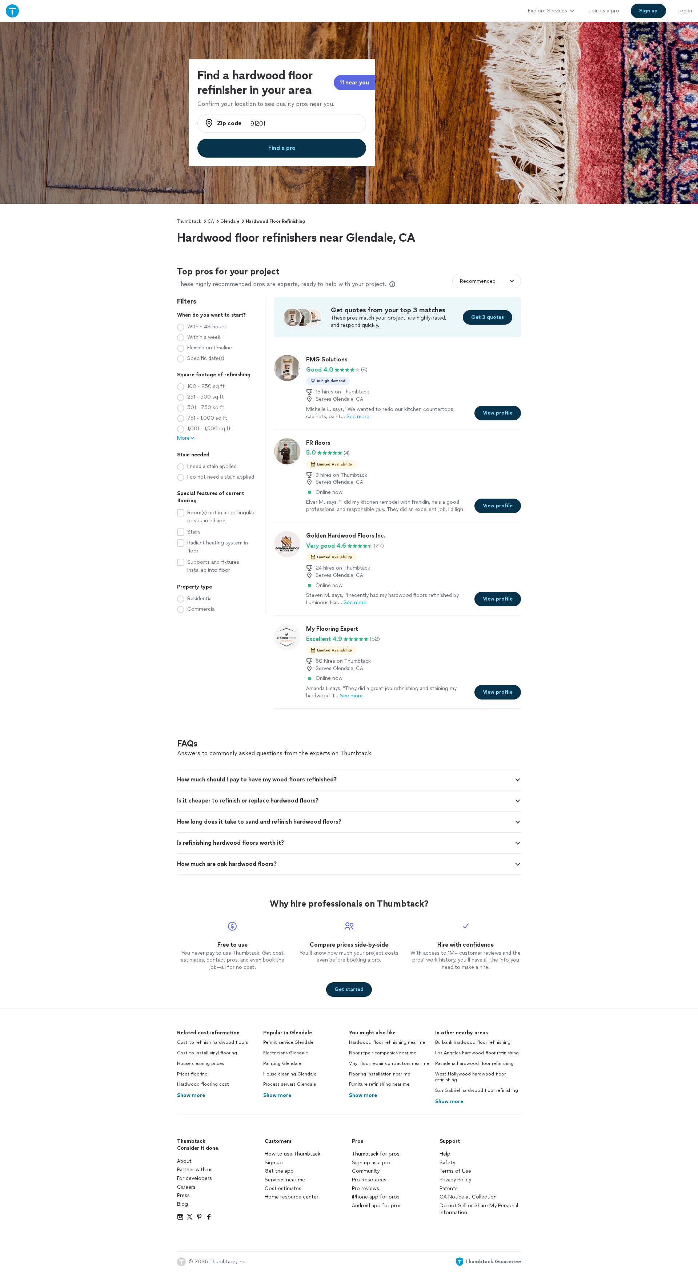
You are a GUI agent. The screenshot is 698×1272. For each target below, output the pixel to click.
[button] (349, 779)
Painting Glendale (282, 1063)
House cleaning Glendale (289, 1074)
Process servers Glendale (289, 1084)
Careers (186, 1187)
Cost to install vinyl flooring (207, 1052)
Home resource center (291, 1197)
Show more (191, 1095)
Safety (447, 1163)
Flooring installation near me (379, 1074)
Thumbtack (189, 221)
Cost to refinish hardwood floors (212, 1042)
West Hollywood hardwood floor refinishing (470, 1077)
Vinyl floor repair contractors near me (389, 1063)
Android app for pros (377, 1205)
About (184, 1161)
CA (211, 221)
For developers (194, 1178)
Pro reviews (365, 1188)
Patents (449, 1188)
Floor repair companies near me (382, 1052)
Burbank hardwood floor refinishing (472, 1042)
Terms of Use (455, 1171)
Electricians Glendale (285, 1052)
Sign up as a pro (371, 1163)
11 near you (354, 82)
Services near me (285, 1180)
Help (445, 1154)
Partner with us (195, 1169)
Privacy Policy (455, 1180)
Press (183, 1195)
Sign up (274, 1163)
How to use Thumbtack (292, 1154)
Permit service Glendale (288, 1042)
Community (366, 1171)
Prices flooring (192, 1074)
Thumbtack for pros (376, 1154)
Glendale (229, 221)
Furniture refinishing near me (379, 1084)
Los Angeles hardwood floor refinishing (477, 1052)
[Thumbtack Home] (12, 10)
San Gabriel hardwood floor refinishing (476, 1090)
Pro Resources (369, 1180)
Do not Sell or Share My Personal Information (479, 1209)
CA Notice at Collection (468, 1197)
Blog (182, 1204)
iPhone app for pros (376, 1197)
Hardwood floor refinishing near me (387, 1042)
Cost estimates (283, 1188)
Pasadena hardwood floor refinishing (474, 1063)
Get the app (279, 1171)
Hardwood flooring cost (203, 1084)
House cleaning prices (200, 1063)
